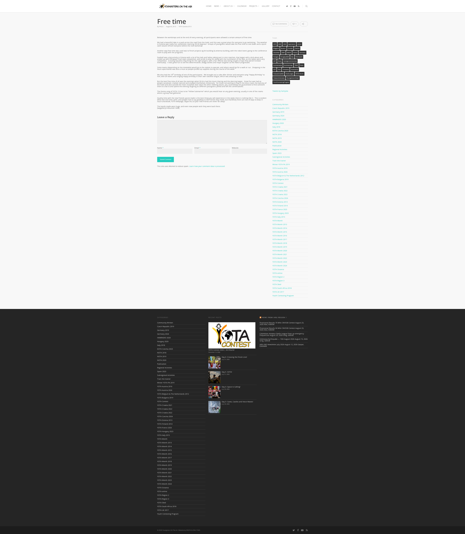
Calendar (241, 6)
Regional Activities (279, 149)
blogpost (276, 48)
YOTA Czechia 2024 (280, 198)
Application (291, 44)
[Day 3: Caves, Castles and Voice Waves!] (214, 407)
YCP (274, 69)
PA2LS (161, 27)
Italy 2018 (276, 127)
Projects (253, 6)
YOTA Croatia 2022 (279, 190)
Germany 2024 (278, 116)
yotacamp (286, 69)
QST (274, 61)
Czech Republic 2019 (280, 108)
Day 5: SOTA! (227, 372)
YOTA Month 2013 (279, 224)
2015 (274, 44)
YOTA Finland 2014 (280, 205)
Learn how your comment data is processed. (207, 166)
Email (197, 148)
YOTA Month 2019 (279, 247)
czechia (297, 48)
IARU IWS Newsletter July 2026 (272, 344)
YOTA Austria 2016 (279, 168)
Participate (299, 57)
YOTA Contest (277, 183)
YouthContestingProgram (281, 82)
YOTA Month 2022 (279, 258)
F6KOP (289, 52)
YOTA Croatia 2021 (279, 187)
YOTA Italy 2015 (278, 217)
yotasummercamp (279, 78)
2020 (279, 44)
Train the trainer (279, 160)
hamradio (302, 52)
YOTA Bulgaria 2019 (280, 179)
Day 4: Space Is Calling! (231, 387)
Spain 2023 (276, 153)
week (301, 65)
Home (208, 6)
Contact (276, 6)
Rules (279, 61)
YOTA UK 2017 (278, 292)
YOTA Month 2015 (279, 232)
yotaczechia (294, 69)
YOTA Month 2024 (279, 265)
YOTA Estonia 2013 (185, 27)
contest (290, 48)
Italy (292, 57)
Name (160, 148)
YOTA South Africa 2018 (282, 288)
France (295, 52)
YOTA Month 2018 (279, 243)
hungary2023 (285, 57)
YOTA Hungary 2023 (280, 213)
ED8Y (283, 52)
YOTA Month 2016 (279, 235)
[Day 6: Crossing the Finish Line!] (214, 362)
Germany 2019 (278, 112)
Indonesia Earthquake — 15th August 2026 (277, 339)
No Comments (281, 24)
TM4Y (296, 65)
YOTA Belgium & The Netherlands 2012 (288, 175)
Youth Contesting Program (283, 295)
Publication (277, 146)
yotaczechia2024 (278, 74)
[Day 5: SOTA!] (214, 377)
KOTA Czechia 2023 (280, 131)
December (276, 52)
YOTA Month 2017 (279, 239)
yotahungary (290, 74)
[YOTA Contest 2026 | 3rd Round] (231, 335)
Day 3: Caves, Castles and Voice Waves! (237, 401)
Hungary (276, 57)
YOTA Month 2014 (279, 228)
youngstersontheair (293, 78)
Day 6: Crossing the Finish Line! (234, 357)
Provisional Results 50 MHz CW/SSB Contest (277, 328)
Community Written (280, 105)
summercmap (288, 65)
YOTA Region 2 (278, 277)
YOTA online (277, 273)
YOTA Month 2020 (279, 250)
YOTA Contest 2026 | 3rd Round (221, 350)
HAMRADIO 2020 (279, 119)
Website (235, 148)
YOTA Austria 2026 (279, 172)
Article (299, 44)
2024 (284, 44)
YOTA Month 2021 (279, 254)
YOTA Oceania (278, 269)
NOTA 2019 (277, 138)
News (216, 6)
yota (279, 69)
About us (228, 6)
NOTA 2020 (277, 142)
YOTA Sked (276, 284)
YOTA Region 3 (278, 280)
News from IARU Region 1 (274, 317)
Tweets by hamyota (280, 91)
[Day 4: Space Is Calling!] (214, 392)
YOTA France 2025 (279, 209)
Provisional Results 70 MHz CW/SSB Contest (277, 323)
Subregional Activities (290, 61)
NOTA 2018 (277, 134)
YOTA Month (300, 74)
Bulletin (283, 48)
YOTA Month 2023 (279, 262)
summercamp (277, 65)
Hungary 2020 (278, 123)
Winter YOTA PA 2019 (281, 164)
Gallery (265, 6)
